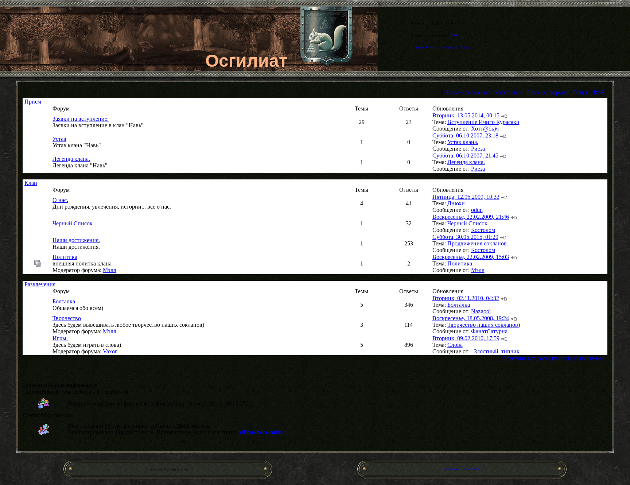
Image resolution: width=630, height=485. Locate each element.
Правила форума (547, 92)
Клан (30, 183)
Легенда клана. (71, 159)
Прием (32, 101)
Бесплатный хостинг (457, 469)
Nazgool (481, 311)
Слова (455, 345)
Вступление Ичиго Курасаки (483, 122)
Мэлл (109, 270)
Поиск (581, 92)
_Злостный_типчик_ (496, 351)
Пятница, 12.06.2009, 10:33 (465, 197)
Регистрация (448, 47)
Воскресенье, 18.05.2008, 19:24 (470, 318)
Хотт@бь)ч (485, 128)
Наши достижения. (76, 240)
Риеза (478, 149)
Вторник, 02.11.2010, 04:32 (465, 298)
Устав (59, 139)
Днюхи (456, 203)
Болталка (63, 301)
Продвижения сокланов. (477, 243)
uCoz (478, 469)
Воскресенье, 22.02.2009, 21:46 (470, 217)
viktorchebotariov (261, 432)
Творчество (66, 318)
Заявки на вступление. (80, 119)
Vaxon (110, 351)
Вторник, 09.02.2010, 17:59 (465, 338)
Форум (431, 47)
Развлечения (39, 284)
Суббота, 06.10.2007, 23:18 (465, 135)
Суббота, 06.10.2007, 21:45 (465, 155)
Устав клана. (462, 142)
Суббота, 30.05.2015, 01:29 (465, 237)
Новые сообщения (467, 92)
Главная (417, 47)
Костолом (483, 230)
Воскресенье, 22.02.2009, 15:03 (470, 257)
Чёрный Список (467, 223)
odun (477, 210)
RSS (453, 35)
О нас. (60, 200)
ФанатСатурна (489, 331)
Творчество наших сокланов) (483, 325)
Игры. (60, 338)
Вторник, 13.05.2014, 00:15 (465, 115)
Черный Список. (73, 223)
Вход (465, 47)
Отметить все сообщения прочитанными (553, 358)
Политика (64, 257)
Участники (508, 92)
